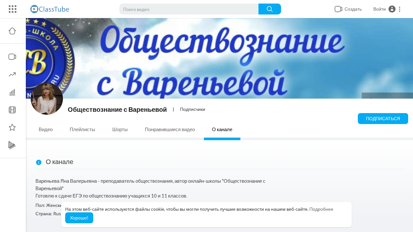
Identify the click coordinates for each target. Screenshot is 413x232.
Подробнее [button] (321, 209)
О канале (222, 129)
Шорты (120, 129)
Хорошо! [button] (79, 217)
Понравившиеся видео (170, 129)
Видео (46, 129)
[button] (387, 9)
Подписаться (383, 118)
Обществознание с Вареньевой (117, 109)
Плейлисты (82, 129)
